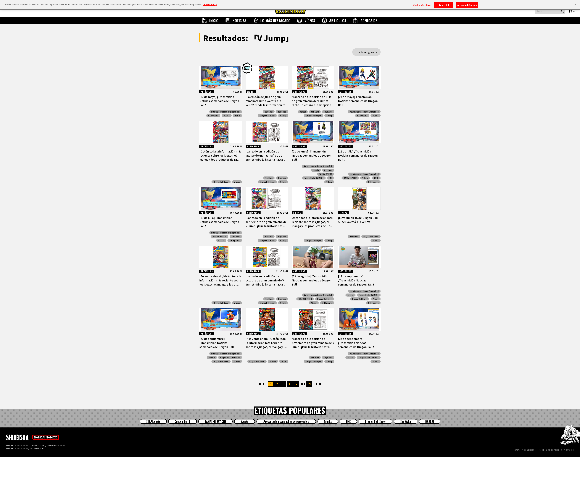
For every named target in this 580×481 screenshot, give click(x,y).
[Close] (575, 4)
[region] (290, 5)
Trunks (328, 421)
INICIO (214, 20)
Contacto (569, 449)
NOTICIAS (240, 20)
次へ (316, 384)
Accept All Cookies (467, 5)
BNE (330, 177)
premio (316, 170)
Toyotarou (282, 111)
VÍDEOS (309, 20)
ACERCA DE (369, 20)
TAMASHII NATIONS (215, 421)
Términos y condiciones (524, 449)
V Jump (227, 115)
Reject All (444, 5)
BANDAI (429, 421)
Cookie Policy (210, 4)
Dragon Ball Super (267, 115)
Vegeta (303, 111)
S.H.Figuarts (373, 181)
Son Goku (268, 111)
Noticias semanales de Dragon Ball (225, 111)
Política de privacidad (550, 449)
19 (309, 384)
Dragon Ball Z (182, 421)
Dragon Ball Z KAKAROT (314, 177)
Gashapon (328, 170)
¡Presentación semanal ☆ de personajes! (286, 421)
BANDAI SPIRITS (325, 174)
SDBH (237, 115)
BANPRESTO (213, 115)
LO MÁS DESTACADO (275, 20)
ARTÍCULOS (337, 20)
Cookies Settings (422, 5)
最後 (319, 384)
